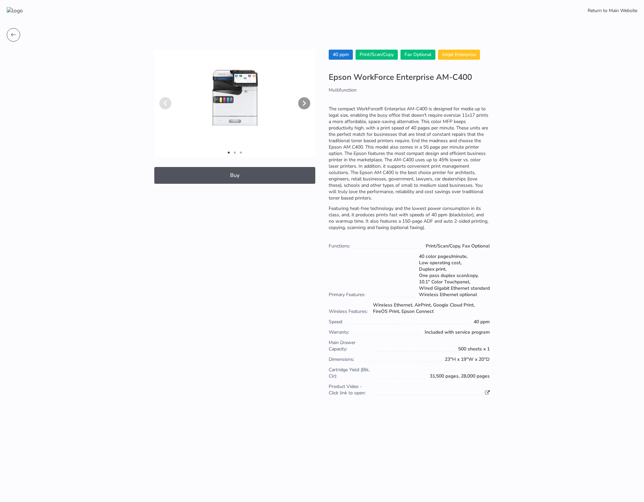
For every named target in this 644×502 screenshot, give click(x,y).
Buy (234, 175)
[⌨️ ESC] (13, 35)
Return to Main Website (612, 10)
